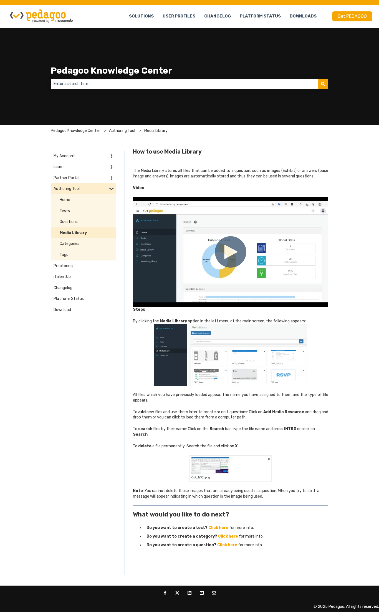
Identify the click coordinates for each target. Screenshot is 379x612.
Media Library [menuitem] (73, 232)
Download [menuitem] (62, 309)
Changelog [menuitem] (63, 287)
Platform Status (260, 16)
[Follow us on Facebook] (165, 592)
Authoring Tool (122, 130)
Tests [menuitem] (65, 211)
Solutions (141, 16)
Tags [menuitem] (64, 254)
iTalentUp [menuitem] (62, 276)
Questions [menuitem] (69, 221)
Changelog (217, 16)
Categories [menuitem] (69, 243)
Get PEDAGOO (352, 16)
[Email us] (213, 592)
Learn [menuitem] (59, 166)
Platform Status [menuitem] (69, 298)
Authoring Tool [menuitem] (67, 188)
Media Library (156, 130)
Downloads (303, 16)
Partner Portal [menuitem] (66, 177)
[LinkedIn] (189, 592)
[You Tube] (201, 592)
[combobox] (184, 84)
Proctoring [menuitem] (63, 266)
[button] (111, 156)
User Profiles (179, 16)
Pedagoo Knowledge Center (111, 70)
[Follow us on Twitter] (177, 592)
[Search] (323, 84)
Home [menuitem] (65, 199)
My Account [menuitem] (64, 156)
